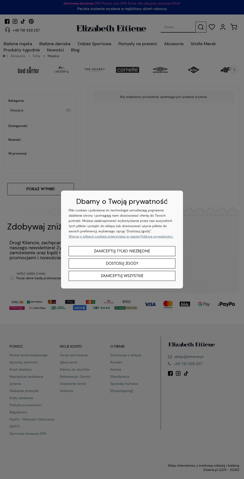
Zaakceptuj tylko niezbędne (122, 251)
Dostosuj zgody (122, 263)
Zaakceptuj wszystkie (122, 276)
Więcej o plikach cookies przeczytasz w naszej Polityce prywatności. (121, 236)
